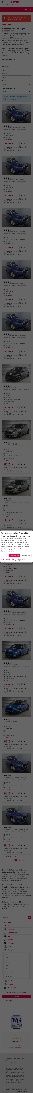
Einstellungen (26, 555)
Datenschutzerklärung (8, 560)
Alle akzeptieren (14, 555)
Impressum (21, 560)
